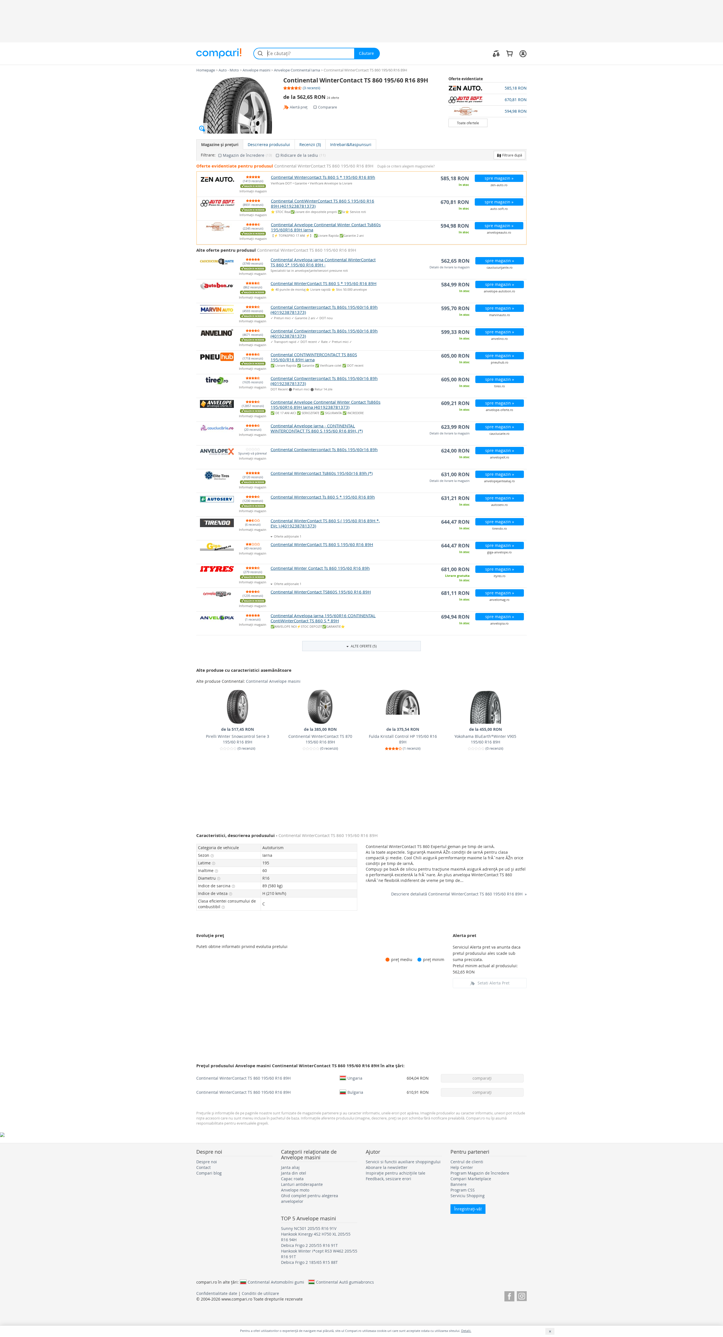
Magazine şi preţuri (219, 144)
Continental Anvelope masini (273, 681)
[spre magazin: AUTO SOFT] (468, 99)
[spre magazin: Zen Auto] (468, 88)
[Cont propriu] (523, 53)
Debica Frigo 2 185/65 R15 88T (309, 1262)
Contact (203, 1167)
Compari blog (209, 1173)
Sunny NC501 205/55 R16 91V (308, 1228)
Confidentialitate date (216, 1293)
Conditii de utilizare (260, 1293)
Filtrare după (511, 155)
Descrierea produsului (269, 144)
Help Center (461, 1167)
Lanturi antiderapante (302, 1184)
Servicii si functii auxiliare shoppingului (403, 1161)
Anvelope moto (295, 1190)
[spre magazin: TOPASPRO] (468, 111)
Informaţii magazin (253, 191)
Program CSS (462, 1190)
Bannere (458, 1184)
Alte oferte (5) (363, 646)
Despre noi (206, 1161)
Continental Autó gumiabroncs (345, 1281)
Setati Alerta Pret (493, 983)
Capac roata (292, 1178)
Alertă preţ (299, 107)
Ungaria (354, 1078)
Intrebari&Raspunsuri (350, 144)
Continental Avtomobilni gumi (276, 1281)
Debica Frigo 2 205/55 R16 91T (309, 1245)
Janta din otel (293, 1173)
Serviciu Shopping (467, 1195)
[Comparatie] (496, 53)
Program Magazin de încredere (479, 1173)
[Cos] (509, 53)
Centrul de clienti (466, 1161)
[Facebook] (509, 1295)
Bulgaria (355, 1092)
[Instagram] (522, 1295)
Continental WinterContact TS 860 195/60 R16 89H (243, 1078)
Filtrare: (208, 155)
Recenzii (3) (310, 144)
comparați (482, 1078)
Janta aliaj (290, 1167)
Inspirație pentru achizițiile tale (395, 1173)
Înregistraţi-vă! (468, 1209)
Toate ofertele (468, 123)
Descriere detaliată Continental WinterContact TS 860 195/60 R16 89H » (459, 894)
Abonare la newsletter (387, 1167)
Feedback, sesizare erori (388, 1178)
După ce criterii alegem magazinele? (406, 166)
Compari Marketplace (470, 1178)
